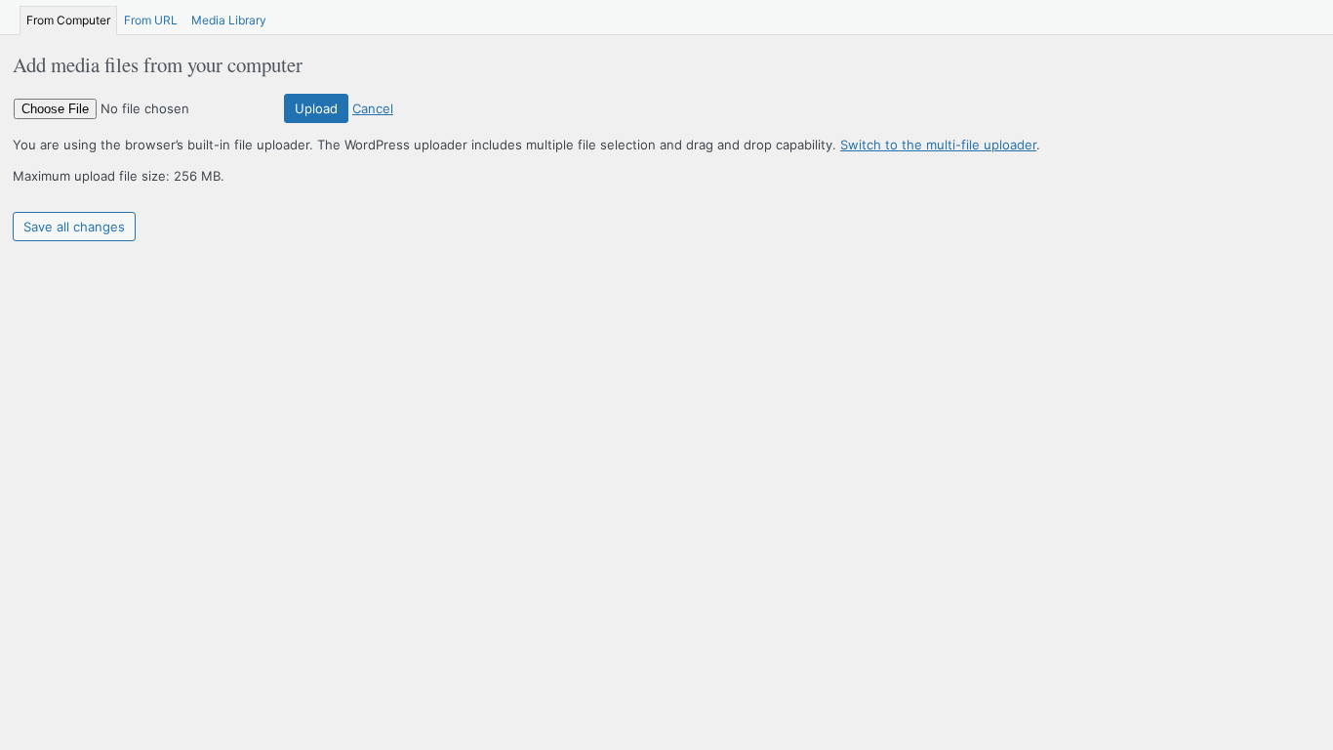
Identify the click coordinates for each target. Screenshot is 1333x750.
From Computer (68, 20)
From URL (151, 20)
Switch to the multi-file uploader (938, 144)
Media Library (228, 20)
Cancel (372, 108)
